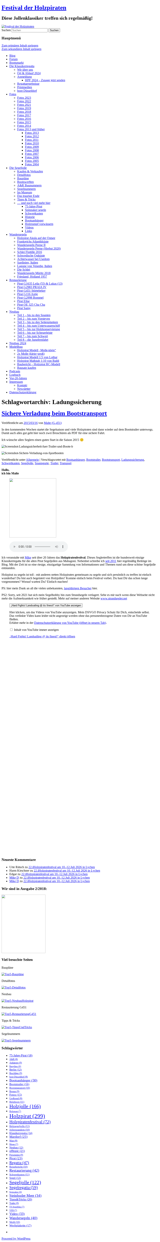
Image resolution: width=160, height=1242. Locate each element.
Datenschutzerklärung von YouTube (70, 622)
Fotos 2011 (32, 139)
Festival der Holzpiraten (34, 7)
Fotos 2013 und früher (31, 129)
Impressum (16, 381)
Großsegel (15, 1098)
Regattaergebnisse (28, 83)
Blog (12, 55)
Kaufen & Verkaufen (30, 171)
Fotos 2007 (32, 153)
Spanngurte (42, 463)
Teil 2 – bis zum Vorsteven (33, 318)
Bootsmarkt (16, 62)
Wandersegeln (18, 234)
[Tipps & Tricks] (17, 1027)
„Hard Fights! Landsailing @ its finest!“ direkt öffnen (42, 636)
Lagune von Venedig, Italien (34, 266)
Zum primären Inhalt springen (20, 45)
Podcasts (14, 371)
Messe (13, 1144)
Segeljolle (27, 463)
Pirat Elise (23, 301)
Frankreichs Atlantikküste (33, 241)
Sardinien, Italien (27, 262)
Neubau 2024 (17, 343)
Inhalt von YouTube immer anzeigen (36, 629)
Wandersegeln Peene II (31, 245)
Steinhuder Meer (25, 1195)
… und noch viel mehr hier (33, 203)
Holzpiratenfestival (30, 1121)
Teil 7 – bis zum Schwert (32, 336)
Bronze (14, 1091)
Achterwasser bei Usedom (33, 259)
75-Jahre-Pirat (33, 206)
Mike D (14, 877)
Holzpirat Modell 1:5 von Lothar (37, 357)
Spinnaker (15, 1192)
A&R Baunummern (29, 185)
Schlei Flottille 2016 (29, 252)
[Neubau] (17, 1000)
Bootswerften (25, 182)
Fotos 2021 (24, 104)
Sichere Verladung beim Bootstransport (54, 413)
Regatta (19, 1162)
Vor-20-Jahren (18, 378)
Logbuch (14, 374)
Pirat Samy (24, 308)
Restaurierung (18, 280)
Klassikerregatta (20, 1133)
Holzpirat (27, 1116)
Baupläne (23, 178)
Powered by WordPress (16, 1238)
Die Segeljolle (18, 167)
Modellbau (16, 346)
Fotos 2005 (32, 160)
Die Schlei (23, 269)
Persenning (16, 1155)
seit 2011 (110, 561)
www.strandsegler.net (113, 598)
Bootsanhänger (34, 220)
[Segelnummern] (16, 1040)
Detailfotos (24, 175)
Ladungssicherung (132, 459)
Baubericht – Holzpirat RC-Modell (38, 364)
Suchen (6, 30)
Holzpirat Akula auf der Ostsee (36, 238)
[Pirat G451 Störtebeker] (19, 1014)
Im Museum (24, 192)
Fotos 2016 (24, 118)
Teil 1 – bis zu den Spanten (34, 315)
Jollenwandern (19, 1129)
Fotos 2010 (32, 143)
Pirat (15, 1158)
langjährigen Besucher (78, 588)
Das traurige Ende (28, 196)
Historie (30, 217)
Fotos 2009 (32, 146)
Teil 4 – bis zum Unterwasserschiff (38, 325)
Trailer (54, 463)
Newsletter (23, 388)
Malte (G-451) (53, 423)
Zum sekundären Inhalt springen (21, 49)
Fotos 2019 (24, 108)
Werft (14, 1222)
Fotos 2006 (32, 157)
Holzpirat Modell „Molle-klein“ (36, 350)
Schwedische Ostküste (31, 255)
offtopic (17, 1151)
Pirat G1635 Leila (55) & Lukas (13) (39, 283)
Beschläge (15, 1073)
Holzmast (15, 1111)
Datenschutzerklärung (22, 392)
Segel (15, 1178)
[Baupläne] (13, 974)
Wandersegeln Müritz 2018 (34, 273)
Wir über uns (25, 69)
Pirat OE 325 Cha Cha (31, 304)
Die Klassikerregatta (21, 66)
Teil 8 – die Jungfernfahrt (32, 339)
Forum (13, 59)
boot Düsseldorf (27, 90)
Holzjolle (25, 1106)
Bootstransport (111, 459)
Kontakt (22, 385)
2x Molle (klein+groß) (30, 353)
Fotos (12, 94)
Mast (13, 1140)
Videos (29, 227)
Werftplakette (20, 1225)
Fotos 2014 (24, 125)
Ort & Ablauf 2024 (29, 73)
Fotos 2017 (24, 115)
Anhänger (15, 1062)
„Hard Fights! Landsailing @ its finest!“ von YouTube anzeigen (46, 605)
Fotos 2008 (32, 150)
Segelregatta (23, 1187)
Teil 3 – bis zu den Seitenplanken (37, 322)
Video (17, 1214)
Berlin (15, 1069)
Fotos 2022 (24, 101)
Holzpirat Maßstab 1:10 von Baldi (38, 360)
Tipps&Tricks (20, 1199)
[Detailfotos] (14, 987)
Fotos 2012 (32, 136)
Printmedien (24, 87)
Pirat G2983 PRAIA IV (31, 287)
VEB (13, 1210)
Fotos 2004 (32, 164)
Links (28, 231)
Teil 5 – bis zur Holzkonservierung (38, 329)
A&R (13, 1059)
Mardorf (18, 1137)
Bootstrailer (93, 459)
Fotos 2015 (24, 122)
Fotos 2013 (32, 132)
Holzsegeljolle (19, 1126)
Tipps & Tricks (26, 199)
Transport (65, 463)
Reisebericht (18, 1166)
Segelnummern (26, 189)
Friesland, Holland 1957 (32, 276)
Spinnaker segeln (35, 210)
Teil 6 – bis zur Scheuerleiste (34, 332)
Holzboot (16, 1101)
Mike (28, 557)
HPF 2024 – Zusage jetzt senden (45, 80)
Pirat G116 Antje (27, 294)
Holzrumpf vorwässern (39, 224)
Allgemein (32, 459)
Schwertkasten (34, 213)
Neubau (14, 311)
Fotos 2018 (24, 111)
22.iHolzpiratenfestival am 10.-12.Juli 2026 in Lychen (61, 867)
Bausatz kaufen (26, 367)
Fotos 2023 (24, 97)
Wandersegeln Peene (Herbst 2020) (39, 248)
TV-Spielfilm (16, 1207)
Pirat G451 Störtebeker (31, 290)
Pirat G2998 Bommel (30, 297)
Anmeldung (24, 76)
